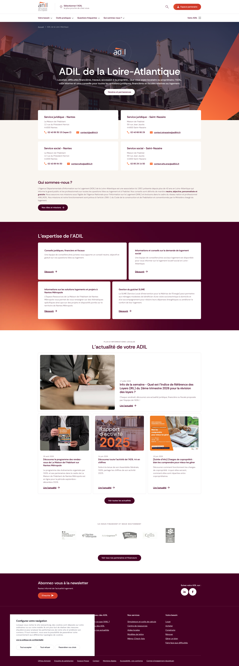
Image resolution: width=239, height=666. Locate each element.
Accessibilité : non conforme (131, 661)
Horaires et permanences (119, 92)
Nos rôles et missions (51, 207)
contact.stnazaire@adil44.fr (167, 132)
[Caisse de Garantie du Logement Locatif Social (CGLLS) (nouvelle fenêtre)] (150, 535)
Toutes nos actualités (99, 630)
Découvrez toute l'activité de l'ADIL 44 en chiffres (119, 461)
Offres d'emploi (44, 661)
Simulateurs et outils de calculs (141, 621)
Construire (170, 630)
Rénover (169, 634)
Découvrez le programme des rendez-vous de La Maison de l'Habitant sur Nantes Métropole (62, 462)
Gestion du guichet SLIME (132, 289)
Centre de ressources (137, 626)
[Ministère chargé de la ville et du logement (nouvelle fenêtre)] (68, 535)
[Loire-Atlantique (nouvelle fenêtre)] (129, 535)
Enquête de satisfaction (63, 661)
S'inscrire (46, 595)
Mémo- (136, 638)
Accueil (41, 27)
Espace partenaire (188, 6)
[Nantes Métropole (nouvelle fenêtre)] (89, 535)
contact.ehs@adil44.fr (81, 164)
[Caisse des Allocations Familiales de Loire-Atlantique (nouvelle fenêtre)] (170, 535)
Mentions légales (109, 661)
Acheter (169, 626)
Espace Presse (83, 661)
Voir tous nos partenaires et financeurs (119, 557)
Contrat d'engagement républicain (160, 661)
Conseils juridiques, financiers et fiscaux (64, 250)
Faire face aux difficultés (176, 642)
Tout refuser (45, 647)
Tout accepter (25, 647)
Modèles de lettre (135, 634)
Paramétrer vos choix (67, 647)
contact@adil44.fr (89, 132)
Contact (96, 661)
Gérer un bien (171, 638)
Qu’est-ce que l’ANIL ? (99, 621)
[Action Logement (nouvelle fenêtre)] (109, 535)
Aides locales (133, 630)
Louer (168, 621)
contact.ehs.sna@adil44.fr (166, 164)
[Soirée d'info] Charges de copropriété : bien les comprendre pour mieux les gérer (174, 461)
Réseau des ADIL (97, 626)
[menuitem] (194, 18)
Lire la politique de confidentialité (29, 640)
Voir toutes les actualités (119, 500)
